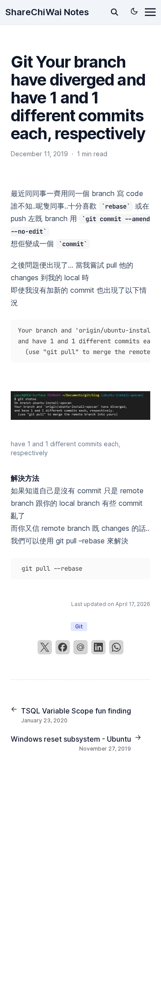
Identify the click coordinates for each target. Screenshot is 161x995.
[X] (45, 647)
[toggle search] (114, 12)
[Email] (80, 647)
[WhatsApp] (116, 647)
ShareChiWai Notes (47, 12)
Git (79, 626)
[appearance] (134, 11)
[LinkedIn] (98, 647)
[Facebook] (62, 647)
